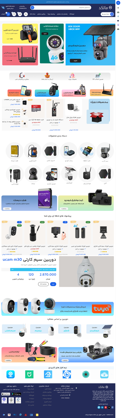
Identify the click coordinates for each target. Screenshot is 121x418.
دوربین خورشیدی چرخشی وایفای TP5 (12, 111)
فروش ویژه (31, 389)
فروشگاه (31, 395)
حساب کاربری (48, 402)
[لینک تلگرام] (98, 407)
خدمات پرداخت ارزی (28, 392)
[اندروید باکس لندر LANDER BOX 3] (25, 102)
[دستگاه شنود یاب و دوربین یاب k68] (54, 108)
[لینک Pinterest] (105, 407)
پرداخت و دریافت (47, 395)
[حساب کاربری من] (26, 14)
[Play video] (86, 271)
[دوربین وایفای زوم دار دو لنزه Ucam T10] (25, 124)
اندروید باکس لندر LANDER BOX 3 (12, 101)
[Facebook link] (112, 407)
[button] (3, 374)
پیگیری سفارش (47, 392)
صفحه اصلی (48, 389)
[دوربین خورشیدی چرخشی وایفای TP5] (25, 113)
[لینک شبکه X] (109, 407)
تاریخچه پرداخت (47, 399)
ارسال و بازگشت (29, 402)
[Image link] (103, 387)
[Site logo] (104, 7)
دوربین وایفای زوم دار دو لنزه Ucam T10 (11, 123)
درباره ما (31, 399)
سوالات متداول (47, 405)
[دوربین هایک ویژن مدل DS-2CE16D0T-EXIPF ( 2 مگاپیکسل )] (73, 107)
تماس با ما (31, 405)
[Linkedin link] (102, 407)
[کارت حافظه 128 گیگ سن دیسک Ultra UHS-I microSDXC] (36, 108)
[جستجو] (32, 7)
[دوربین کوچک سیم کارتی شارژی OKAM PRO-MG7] (103, 232)
